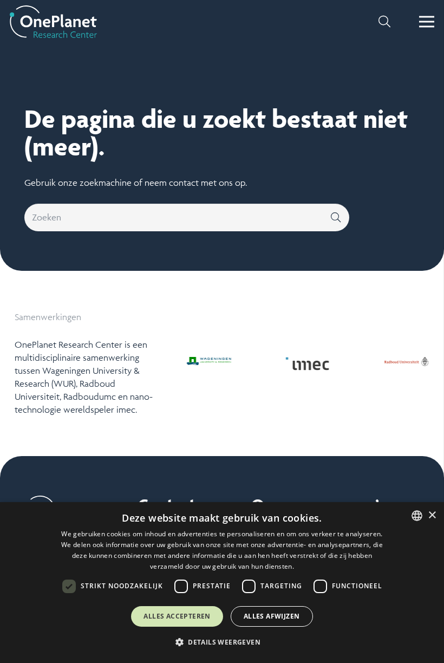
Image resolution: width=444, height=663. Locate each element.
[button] (384, 21)
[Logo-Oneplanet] (53, 21)
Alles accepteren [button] (176, 616)
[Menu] (427, 21)
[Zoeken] (335, 217)
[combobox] (417, 515)
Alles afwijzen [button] (272, 616)
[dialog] (222, 582)
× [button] (432, 515)
